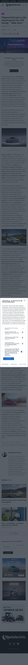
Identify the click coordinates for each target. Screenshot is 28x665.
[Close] (24, 300)
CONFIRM (8, 358)
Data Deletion (5, 364)
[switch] (22, 332)
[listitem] (14, 329)
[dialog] (14, 332)
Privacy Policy (22, 364)
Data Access (14, 364)
